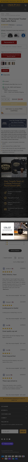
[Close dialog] (26, 223)
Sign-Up (7, 234)
